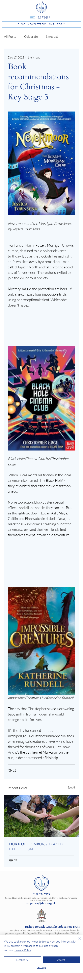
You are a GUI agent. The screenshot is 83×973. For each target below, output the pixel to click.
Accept (61, 960)
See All (71, 787)
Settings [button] (41, 967)
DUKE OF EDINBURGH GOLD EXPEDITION (36, 847)
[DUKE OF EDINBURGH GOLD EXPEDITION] (41, 816)
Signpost (52, 36)
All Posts (10, 36)
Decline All (22, 960)
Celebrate (31, 36)
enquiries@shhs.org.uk (41, 903)
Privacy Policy (23, 950)
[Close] (77, 941)
